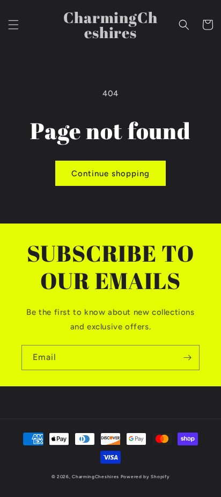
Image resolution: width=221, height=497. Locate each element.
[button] (13, 25)
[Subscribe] (187, 357)
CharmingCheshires (95, 476)
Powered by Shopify (145, 476)
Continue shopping (110, 173)
